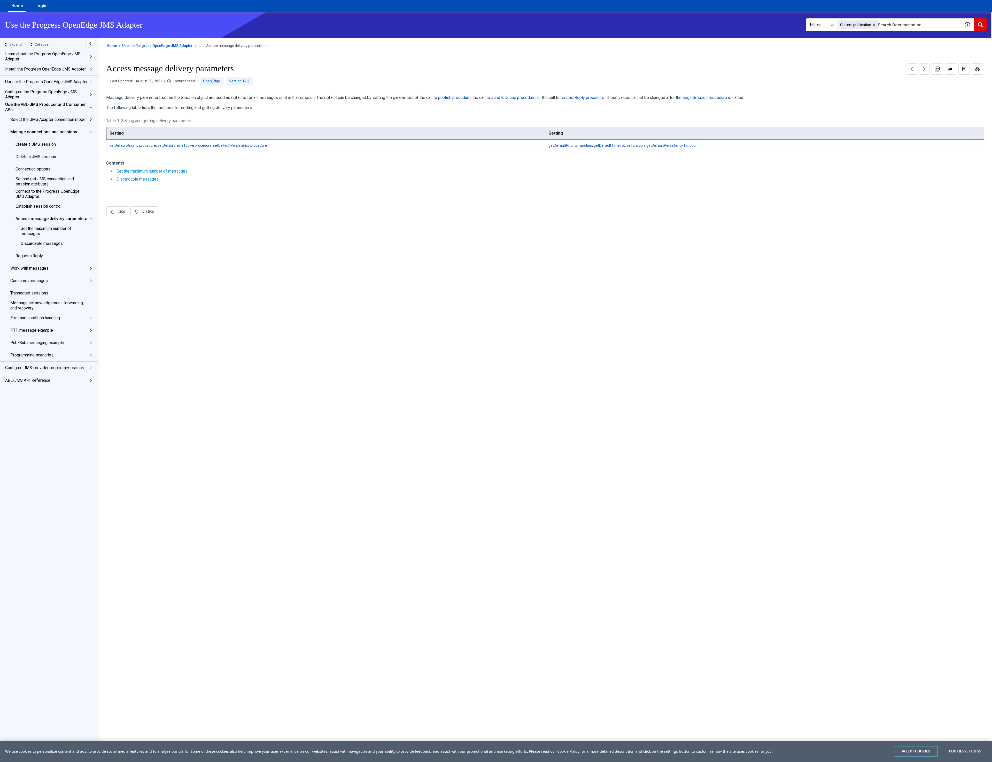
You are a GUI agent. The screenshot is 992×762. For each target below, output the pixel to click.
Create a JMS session (36, 144)
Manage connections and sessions (43, 131)
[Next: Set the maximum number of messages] (924, 69)
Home (17, 5)
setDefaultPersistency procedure (240, 145)
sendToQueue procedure (513, 97)
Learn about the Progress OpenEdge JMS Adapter (43, 56)
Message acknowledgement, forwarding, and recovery (47, 305)
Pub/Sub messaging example (37, 342)
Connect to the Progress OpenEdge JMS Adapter (48, 194)
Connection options (33, 169)
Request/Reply (29, 255)
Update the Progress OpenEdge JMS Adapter (46, 81)
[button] (874, 25)
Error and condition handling (35, 317)
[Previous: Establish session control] (912, 69)
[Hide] (90, 44)
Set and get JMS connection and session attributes (45, 181)
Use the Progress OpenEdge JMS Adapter (157, 46)
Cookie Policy (568, 751)
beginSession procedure (705, 97)
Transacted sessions (29, 293)
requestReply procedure (582, 97)
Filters (816, 24)
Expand (16, 44)
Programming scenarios (31, 355)
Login (40, 5)
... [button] (199, 46)
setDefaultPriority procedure (133, 145)
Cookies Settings (965, 751)
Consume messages (29, 280)
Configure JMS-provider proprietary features (45, 367)
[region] (496, 751)
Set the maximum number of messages (46, 231)
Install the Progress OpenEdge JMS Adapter (45, 69)
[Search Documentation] (980, 24)
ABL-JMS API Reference (27, 380)
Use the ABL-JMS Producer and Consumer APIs (45, 107)
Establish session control (38, 206)
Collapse (42, 44)
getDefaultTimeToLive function (619, 145)
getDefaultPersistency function (672, 145)
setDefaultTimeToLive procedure (185, 145)
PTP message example (31, 330)
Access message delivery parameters (51, 218)
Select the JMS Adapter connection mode (48, 119)
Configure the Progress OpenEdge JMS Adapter (41, 94)
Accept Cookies (916, 751)
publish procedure (454, 97)
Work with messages (29, 268)
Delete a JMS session (36, 156)
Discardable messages (42, 243)
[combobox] (899, 24)
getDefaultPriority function (570, 145)
